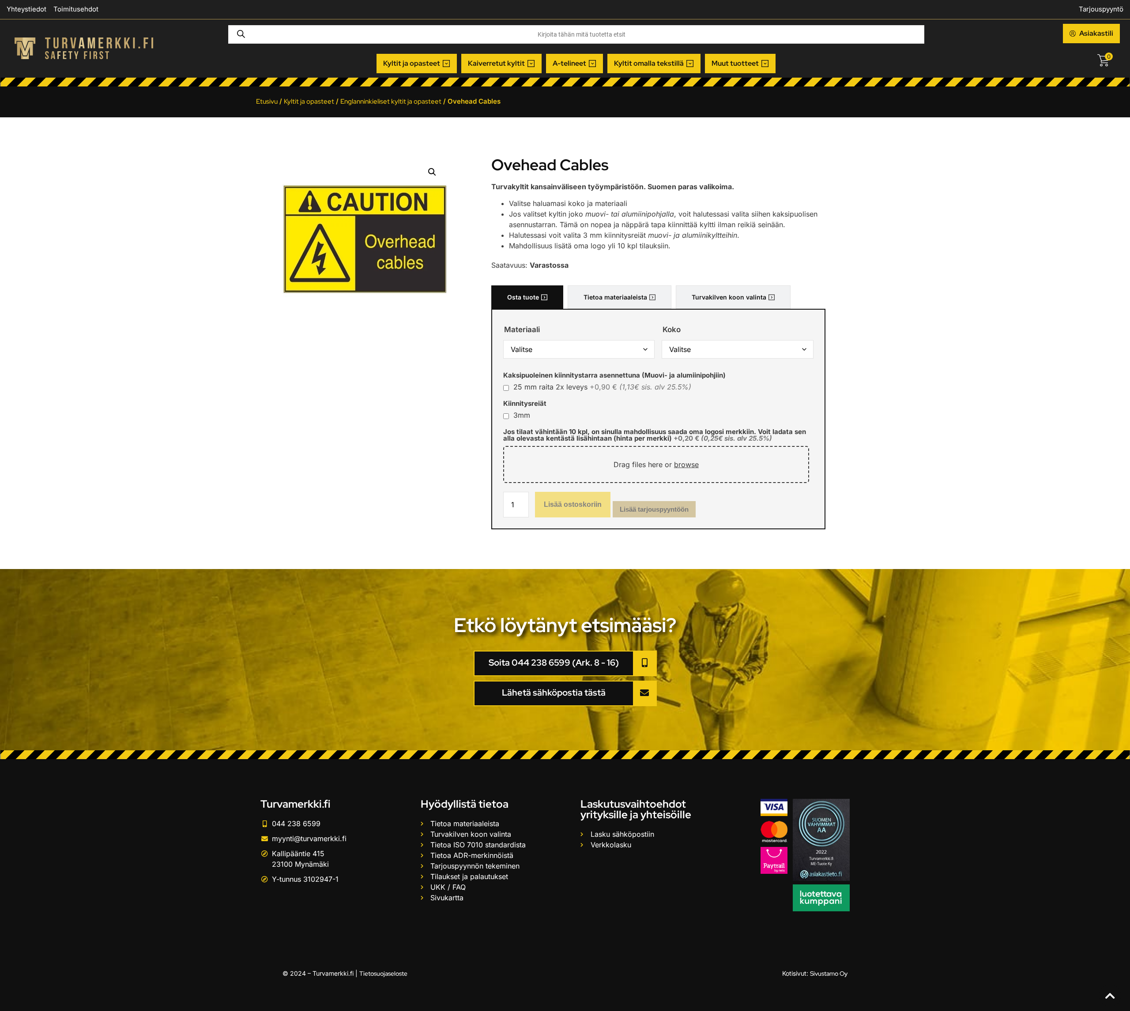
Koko (672, 329)
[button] (417, 63)
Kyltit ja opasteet (309, 101)
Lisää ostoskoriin (573, 504)
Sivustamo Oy (829, 973)
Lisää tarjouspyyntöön (654, 509)
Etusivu (267, 101)
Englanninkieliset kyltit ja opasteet (390, 101)
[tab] (527, 297)
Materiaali (522, 329)
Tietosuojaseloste (383, 973)
